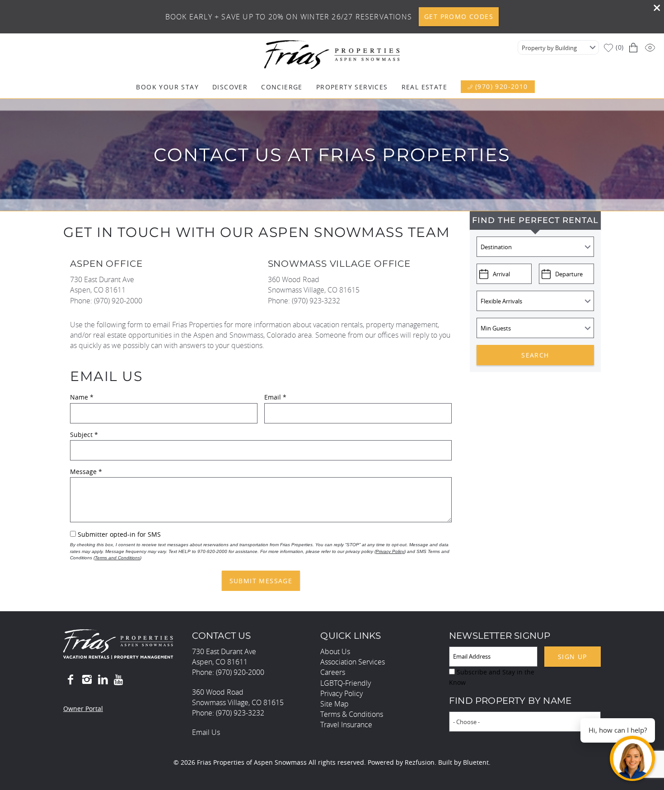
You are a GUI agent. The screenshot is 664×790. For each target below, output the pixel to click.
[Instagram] (86, 680)
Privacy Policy (390, 551)
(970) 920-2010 (501, 86)
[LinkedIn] (103, 680)
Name (82, 397)
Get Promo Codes (458, 16)
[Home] (332, 54)
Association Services (352, 662)
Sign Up (572, 656)
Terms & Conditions (351, 714)
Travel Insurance (346, 725)
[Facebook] (70, 680)
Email (275, 397)
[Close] (653, 9)
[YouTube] (119, 680)
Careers (332, 672)
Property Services (352, 87)
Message (86, 471)
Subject (84, 434)
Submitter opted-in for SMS (119, 534)
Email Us (206, 732)
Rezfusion (420, 762)
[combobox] (558, 47)
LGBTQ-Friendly (345, 683)
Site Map (334, 704)
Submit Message (261, 580)
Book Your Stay (167, 87)
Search (535, 355)
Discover (230, 87)
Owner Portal (83, 708)
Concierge (282, 87)
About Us (335, 651)
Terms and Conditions (117, 557)
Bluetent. (477, 762)
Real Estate (424, 87)
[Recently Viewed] (651, 47)
